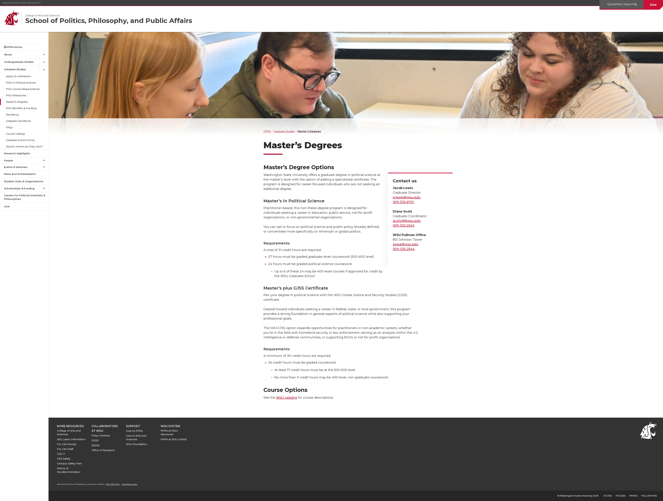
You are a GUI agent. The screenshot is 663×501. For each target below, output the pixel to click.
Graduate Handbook (18, 121)
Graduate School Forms (20, 140)
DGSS (95, 440)
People (8, 160)
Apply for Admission (18, 76)
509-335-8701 (403, 202)
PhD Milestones (16, 95)
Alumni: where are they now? (24, 146)
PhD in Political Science (21, 82)
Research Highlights (17, 153)
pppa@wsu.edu (405, 244)
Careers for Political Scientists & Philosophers (24, 197)
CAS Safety (63, 458)
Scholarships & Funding (19, 188)
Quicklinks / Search (620, 4)
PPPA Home (14, 47)
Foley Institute (101, 435)
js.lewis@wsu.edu (407, 197)
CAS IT (61, 453)
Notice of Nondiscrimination (68, 470)
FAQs (9, 127)
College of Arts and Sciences (69, 432)
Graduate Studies (15, 69)
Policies (621, 495)
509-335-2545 (403, 225)
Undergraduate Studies (19, 62)
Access (607, 495)
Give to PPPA (134, 430)
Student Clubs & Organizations (23, 181)
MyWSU (633, 495)
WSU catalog (286, 397)
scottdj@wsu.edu (407, 221)
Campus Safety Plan (69, 463)
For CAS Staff (65, 449)
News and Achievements (20, 174)
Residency (12, 114)
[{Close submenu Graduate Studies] (44, 69)
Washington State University (21, 3)
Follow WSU (649, 495)
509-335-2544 (404, 249)
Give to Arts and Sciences (136, 437)
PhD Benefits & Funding (21, 108)
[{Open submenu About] (44, 54)
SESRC (96, 445)
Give (653, 4)
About (8, 54)
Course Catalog (15, 133)
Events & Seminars (16, 167)
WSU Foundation (136, 444)
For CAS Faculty (66, 444)
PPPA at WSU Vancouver (169, 432)
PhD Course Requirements (23, 89)
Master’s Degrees (17, 101)
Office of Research (103, 450)
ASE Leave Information (71, 439)
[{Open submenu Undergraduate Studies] (44, 62)
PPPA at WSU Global (173, 439)
